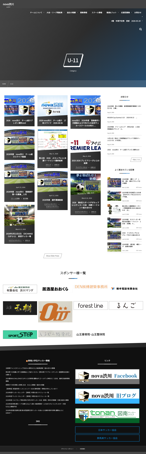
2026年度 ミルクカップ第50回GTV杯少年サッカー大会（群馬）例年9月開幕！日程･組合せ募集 (37, 400)
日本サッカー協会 (107, 430)
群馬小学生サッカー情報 (39, 360)
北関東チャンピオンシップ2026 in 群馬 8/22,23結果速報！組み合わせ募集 (30, 368)
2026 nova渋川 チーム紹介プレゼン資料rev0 (123, 150)
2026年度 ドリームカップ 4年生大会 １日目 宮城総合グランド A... (124, 128)
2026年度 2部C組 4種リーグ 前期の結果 (132, 245)
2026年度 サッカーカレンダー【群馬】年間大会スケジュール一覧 (27, 396)
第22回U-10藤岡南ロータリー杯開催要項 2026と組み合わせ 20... (131, 208)
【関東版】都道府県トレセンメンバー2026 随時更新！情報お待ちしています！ (32, 389)
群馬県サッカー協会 (107, 438)
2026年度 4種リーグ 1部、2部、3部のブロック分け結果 (131, 181)
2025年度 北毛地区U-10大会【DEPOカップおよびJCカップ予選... (131, 194)
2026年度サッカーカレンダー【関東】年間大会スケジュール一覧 (27, 392)
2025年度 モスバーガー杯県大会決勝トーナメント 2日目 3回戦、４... (131, 221)
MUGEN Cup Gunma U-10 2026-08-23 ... (122, 117)
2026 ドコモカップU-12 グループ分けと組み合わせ (131, 234)
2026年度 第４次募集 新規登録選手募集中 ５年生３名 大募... (124, 107)
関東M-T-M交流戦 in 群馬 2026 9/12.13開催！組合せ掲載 (25, 385)
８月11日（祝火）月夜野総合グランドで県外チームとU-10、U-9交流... (123, 139)
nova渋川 (8, 4)
